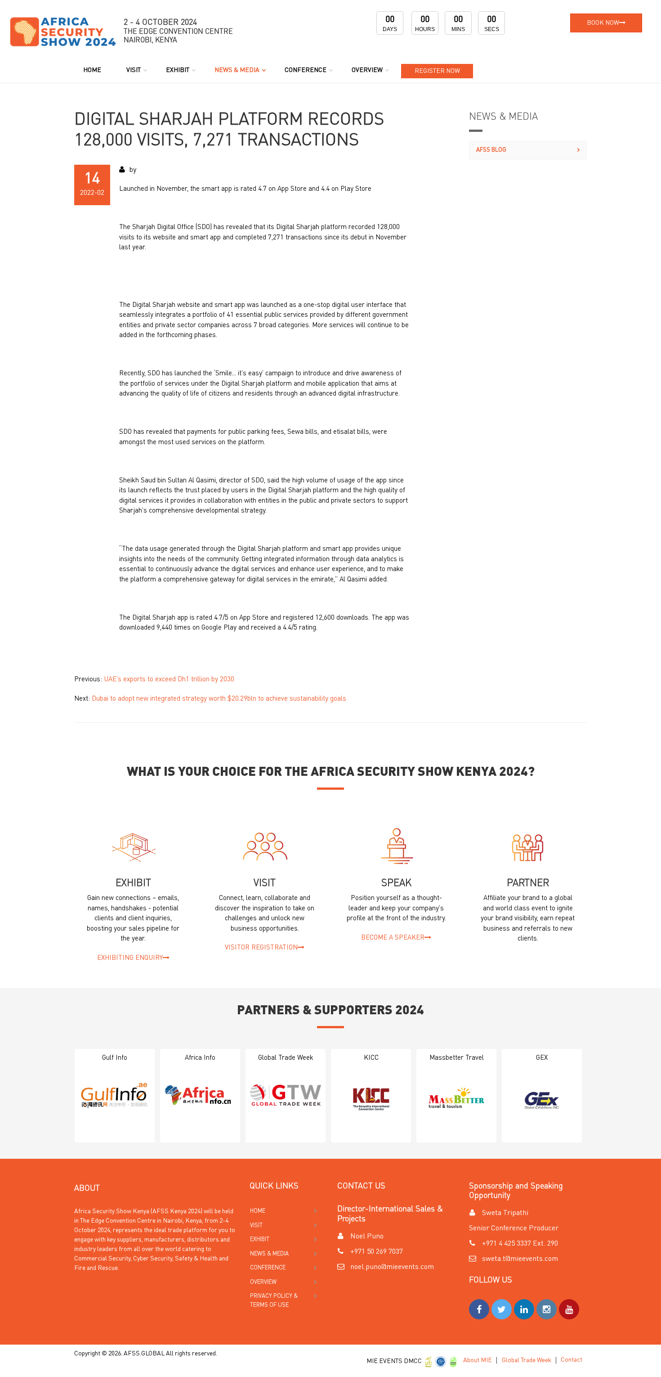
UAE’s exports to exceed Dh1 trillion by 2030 (169, 679)
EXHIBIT (177, 70)
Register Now (437, 71)
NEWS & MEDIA (236, 70)
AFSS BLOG (491, 150)
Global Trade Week (526, 1360)
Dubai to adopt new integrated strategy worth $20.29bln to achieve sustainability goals (219, 699)
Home (92, 70)
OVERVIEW (367, 70)
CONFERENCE (305, 70)
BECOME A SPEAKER (392, 938)
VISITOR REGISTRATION (261, 948)
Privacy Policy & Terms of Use (274, 1300)
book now (603, 23)
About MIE (477, 1360)
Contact (571, 1360)
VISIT (133, 70)
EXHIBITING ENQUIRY (130, 958)
